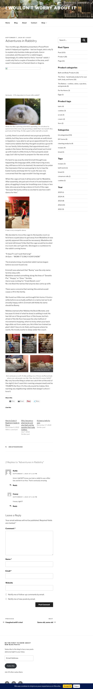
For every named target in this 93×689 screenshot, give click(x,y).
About (24, 23)
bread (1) (61, 152)
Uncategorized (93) (65, 135)
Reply (15, 485)
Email (8, 571)
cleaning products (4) (65, 143)
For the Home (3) (64, 90)
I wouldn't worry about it (41, 7)
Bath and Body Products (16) (68, 73)
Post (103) (61, 52)
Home (7, 23)
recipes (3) (62, 164)
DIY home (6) (62, 139)
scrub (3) (61, 115)
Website (9, 583)
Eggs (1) (61, 95)
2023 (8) (61, 201)
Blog (16, 23)
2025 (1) (61, 192)
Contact (34, 23)
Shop (43, 23)
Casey (28, 37)
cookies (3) (62, 111)
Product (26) (62, 57)
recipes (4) (62, 148)
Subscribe (10, 666)
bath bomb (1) (63, 168)
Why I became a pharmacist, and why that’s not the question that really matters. (28, 425)
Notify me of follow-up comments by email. (26, 594)
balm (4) (61, 106)
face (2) (60, 123)
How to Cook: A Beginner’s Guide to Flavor (12, 423)
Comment (10, 528)
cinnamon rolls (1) (64, 176)
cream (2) (61, 119)
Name (8, 559)
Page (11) (61, 61)
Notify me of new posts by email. (21, 599)
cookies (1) (62, 180)
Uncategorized (16, 447)
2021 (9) (61, 209)
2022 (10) (61, 205)
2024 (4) (61, 196)
